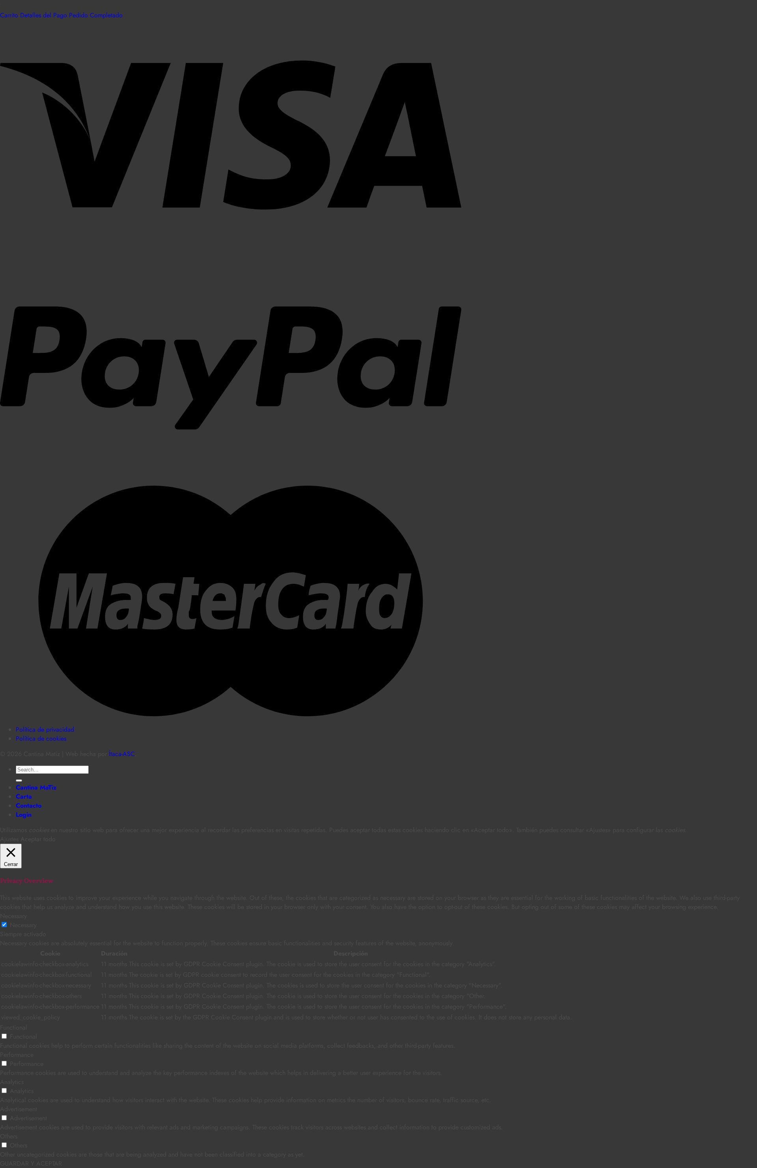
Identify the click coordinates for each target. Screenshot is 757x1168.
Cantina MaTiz (36, 787)
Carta (24, 796)
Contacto (28, 805)
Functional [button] (13, 1027)
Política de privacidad (45, 729)
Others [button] (8, 1136)
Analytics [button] (12, 1081)
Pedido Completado (96, 15)
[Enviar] (19, 780)
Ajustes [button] (9, 839)
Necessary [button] (13, 915)
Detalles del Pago (44, 15)
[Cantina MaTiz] (0, 6)
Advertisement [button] (18, 1109)
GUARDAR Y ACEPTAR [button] (31, 1163)
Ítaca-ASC (122, 753)
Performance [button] (17, 1054)
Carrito (10, 15)
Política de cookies (41, 738)
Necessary (23, 925)
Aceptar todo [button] (38, 839)
